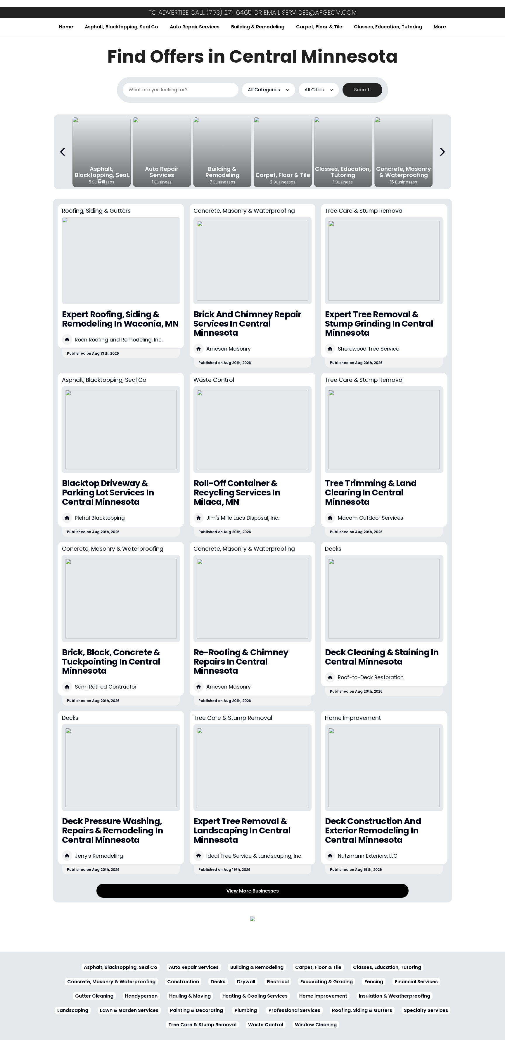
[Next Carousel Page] (442, 151)
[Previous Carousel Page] (63, 151)
